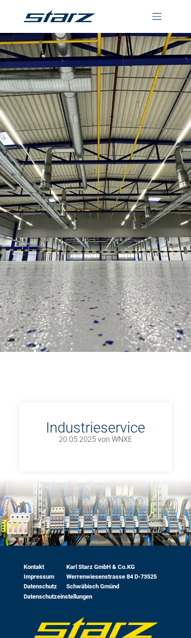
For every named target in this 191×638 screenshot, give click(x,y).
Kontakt (34, 566)
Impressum (39, 576)
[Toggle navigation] (156, 16)
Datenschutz (40, 586)
